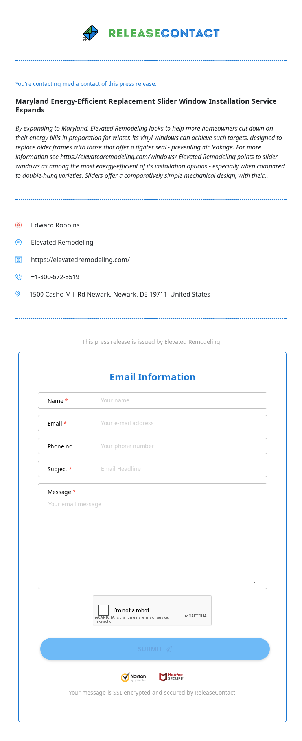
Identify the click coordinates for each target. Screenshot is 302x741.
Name (58, 400)
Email (57, 423)
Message (62, 492)
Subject (60, 469)
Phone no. (61, 446)
